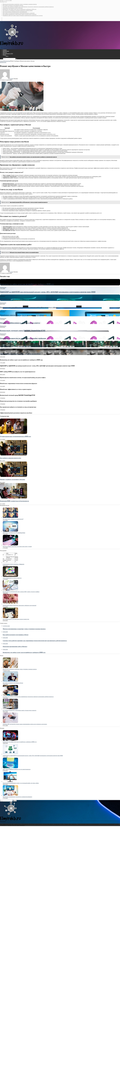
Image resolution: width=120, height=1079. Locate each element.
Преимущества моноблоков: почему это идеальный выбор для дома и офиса (28, 307)
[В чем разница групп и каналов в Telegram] (10, 562)
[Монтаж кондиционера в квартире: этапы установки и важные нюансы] (10, 667)
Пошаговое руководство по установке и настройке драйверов (23, 338)
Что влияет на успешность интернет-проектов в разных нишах (18, 10)
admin (11, 78)
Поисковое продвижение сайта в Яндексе (13, 8)
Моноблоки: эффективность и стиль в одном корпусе (20, 323)
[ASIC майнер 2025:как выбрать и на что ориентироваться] (10, 767)
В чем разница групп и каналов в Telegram (13, 564)
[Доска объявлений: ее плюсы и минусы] (10, 576)
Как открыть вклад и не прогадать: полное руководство (16, 619)
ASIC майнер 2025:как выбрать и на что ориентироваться (22, 299)
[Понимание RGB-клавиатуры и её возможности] (13, 498)
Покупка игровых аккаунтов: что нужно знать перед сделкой (17, 546)
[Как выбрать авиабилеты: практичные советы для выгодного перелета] (10, 708)
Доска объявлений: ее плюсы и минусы (12, 578)
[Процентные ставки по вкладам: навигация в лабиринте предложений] (10, 603)
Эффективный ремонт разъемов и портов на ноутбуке (20, 354)
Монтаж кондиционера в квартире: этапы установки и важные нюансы (20, 4)
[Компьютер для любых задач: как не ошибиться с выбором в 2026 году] (10, 740)
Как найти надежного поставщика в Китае (13, 5)
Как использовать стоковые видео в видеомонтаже (15, 11)
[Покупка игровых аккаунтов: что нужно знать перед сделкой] (10, 545)
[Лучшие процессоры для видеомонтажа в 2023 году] (13, 433)
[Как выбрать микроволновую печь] (13, 455)
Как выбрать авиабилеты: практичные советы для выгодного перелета (19, 14)
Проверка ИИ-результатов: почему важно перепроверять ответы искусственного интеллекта (25, 724)
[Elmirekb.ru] (11, 45)
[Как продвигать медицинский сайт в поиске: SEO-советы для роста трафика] (10, 590)
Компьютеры (6, 51)
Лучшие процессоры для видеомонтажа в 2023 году (15, 436)
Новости (5, 52)
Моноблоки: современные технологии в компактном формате (23, 315)
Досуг (7, 56)
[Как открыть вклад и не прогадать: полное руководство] (10, 617)
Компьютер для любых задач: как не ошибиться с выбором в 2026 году (19, 9)
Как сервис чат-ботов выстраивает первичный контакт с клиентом (18, 13)
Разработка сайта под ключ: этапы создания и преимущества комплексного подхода (23, 15)
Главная (5, 49)
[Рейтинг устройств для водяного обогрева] (13, 476)
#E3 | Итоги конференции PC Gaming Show (14, 533)
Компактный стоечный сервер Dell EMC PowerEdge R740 (22, 330)
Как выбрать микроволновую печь (10, 458)
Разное (4, 54)
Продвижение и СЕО (8, 53)
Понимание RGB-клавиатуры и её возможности (14, 501)
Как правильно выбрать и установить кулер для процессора (23, 346)
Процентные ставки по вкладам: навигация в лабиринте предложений (19, 605)
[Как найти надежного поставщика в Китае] (10, 681)
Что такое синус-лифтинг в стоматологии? (13, 519)
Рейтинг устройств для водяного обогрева (12, 479)
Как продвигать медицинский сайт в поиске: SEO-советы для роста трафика (21, 592)
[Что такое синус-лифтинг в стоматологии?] (10, 517)
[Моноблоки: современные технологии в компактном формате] (10, 795)
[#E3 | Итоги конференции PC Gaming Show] (10, 531)
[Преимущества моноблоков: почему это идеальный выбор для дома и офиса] (10, 781)
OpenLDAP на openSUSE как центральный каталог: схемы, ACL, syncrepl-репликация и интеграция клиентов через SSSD (47, 292)
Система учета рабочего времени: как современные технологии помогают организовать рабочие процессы (28, 6)
